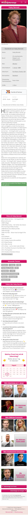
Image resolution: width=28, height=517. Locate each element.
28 (24, 374)
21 (24, 372)
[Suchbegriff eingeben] (21, 2)
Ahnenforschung (18, 512)
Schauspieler (13, 277)
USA (24, 71)
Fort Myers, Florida (18, 71)
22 (3, 374)
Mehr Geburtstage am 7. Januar (14, 383)
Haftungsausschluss (19, 509)
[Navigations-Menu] (25, 2)
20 (20, 372)
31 (10, 376)
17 (10, 372)
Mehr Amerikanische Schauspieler (14, 451)
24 (10, 374)
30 (7, 376)
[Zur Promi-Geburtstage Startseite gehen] (8, 2)
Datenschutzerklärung (7, 509)
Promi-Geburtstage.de (15, 507)
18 (14, 372)
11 (14, 370)
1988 (19, 67)
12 (17, 370)
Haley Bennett (18, 495)
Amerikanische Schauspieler (10, 274)
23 (7, 374)
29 (3, 376)
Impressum (14, 510)
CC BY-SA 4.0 (19, 498)
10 (10, 370)
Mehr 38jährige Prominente (14, 417)
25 (14, 374)
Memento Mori (9, 512)
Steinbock (15, 75)
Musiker (4, 277)
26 (17, 374)
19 (17, 372)
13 (20, 370)
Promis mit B (5, 280)
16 (7, 372)
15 (3, 372)
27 (20, 374)
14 (24, 370)
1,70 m (14, 85)
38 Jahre (15, 64)
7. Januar (15, 67)
